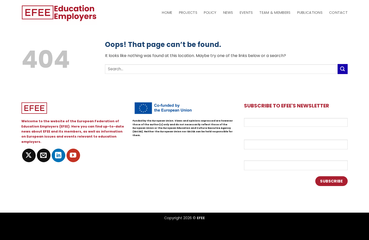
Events (246, 12)
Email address (257, 114)
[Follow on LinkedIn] (58, 155)
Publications (310, 12)
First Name (254, 135)
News (228, 12)
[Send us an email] (43, 155)
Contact (338, 12)
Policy (210, 12)
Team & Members (274, 12)
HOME (167, 12)
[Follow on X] (29, 155)
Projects (188, 12)
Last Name (254, 156)
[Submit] (343, 69)
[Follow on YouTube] (73, 155)
